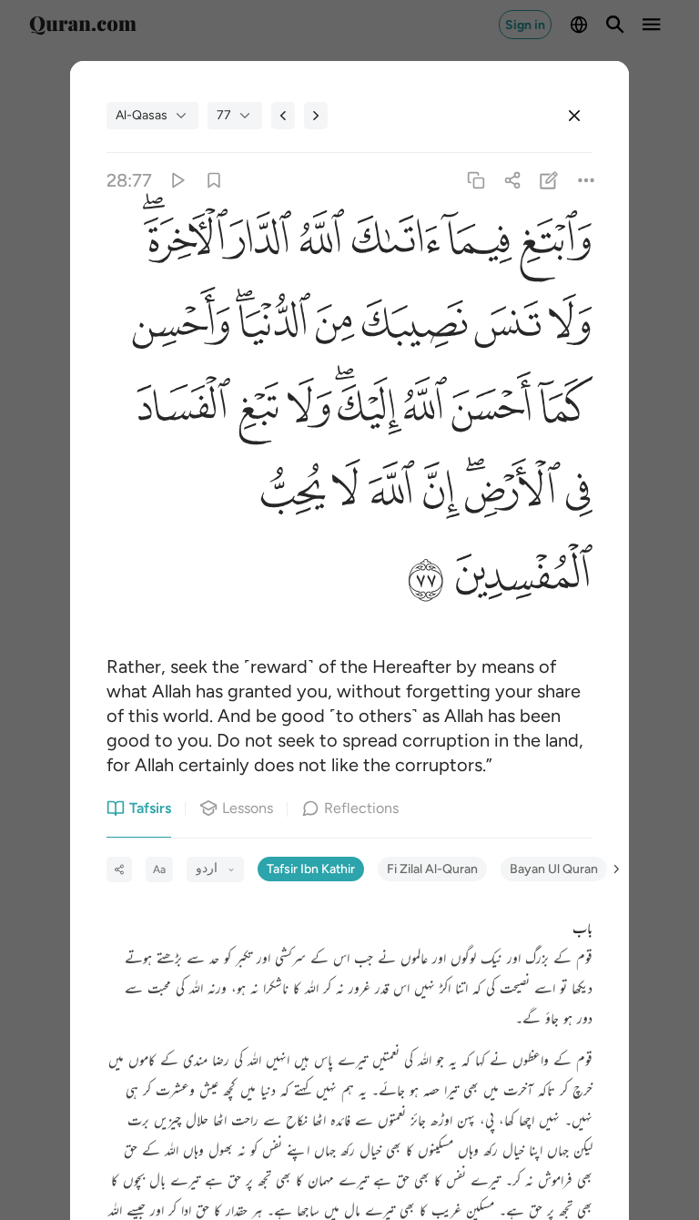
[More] (586, 180)
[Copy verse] (475, 180)
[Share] (513, 180)
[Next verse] (316, 115)
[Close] (574, 115)
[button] (552, 246)
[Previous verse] (283, 115)
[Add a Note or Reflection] (549, 180)
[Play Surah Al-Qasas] (177, 180)
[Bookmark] (213, 180)
